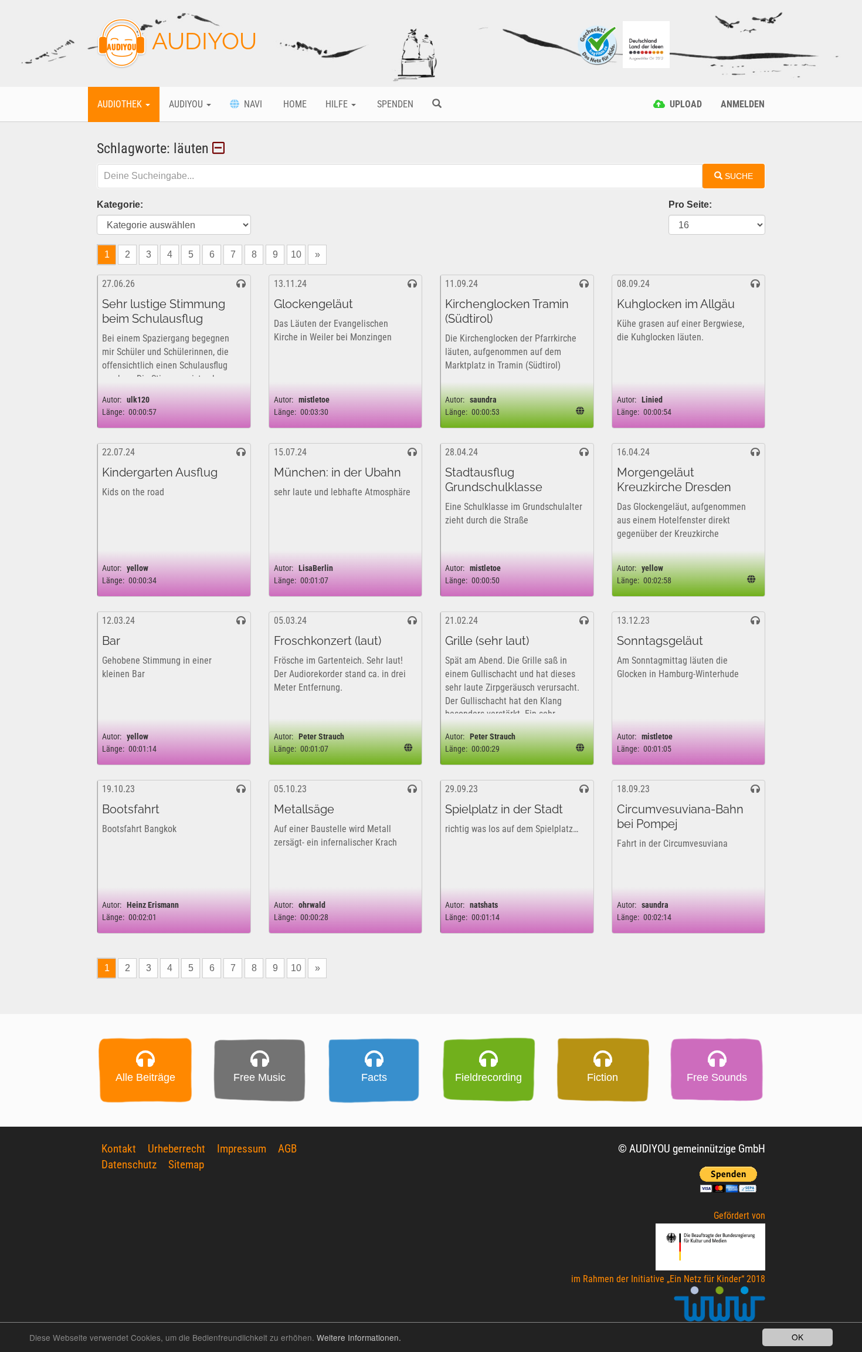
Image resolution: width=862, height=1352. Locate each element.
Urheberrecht (176, 1148)
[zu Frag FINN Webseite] (598, 44)
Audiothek (120, 104)
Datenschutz (129, 1164)
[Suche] (437, 104)
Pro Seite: (690, 204)
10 (296, 254)
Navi (250, 104)
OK (797, 1337)
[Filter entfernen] (220, 148)
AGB (287, 1148)
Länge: (113, 412)
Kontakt (118, 1148)
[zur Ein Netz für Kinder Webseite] (719, 1309)
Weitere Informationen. (359, 1337)
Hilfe (337, 104)
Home (294, 104)
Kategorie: (120, 204)
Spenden (394, 104)
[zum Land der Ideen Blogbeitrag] (646, 44)
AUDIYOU (202, 41)
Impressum (241, 1148)
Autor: (111, 400)
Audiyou (187, 104)
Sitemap (186, 1164)
